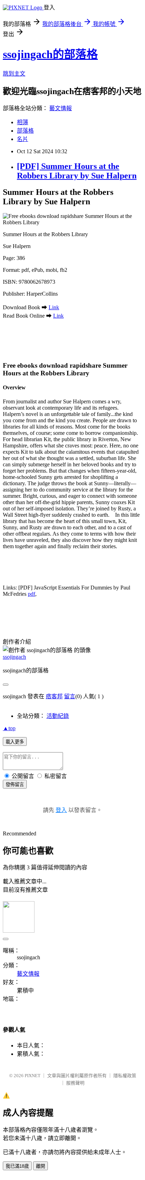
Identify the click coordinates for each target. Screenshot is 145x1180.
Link (54, 307)
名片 (22, 139)
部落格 (25, 131)
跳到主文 (14, 74)
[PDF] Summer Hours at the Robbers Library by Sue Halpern (77, 171)
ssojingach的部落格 (50, 54)
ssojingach (14, 657)
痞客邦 (54, 696)
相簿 (22, 122)
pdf (31, 594)
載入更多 (15, 741)
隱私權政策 (124, 1075)
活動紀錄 (57, 716)
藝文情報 (60, 108)
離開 (40, 1166)
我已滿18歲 (17, 1166)
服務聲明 (75, 1083)
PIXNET (32, 1075)
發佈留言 (15, 784)
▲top (9, 728)
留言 (69, 696)
